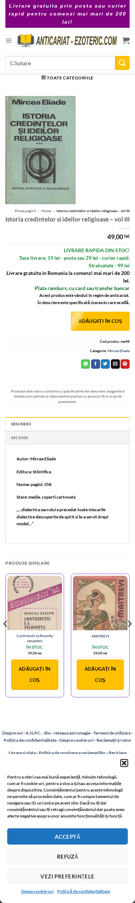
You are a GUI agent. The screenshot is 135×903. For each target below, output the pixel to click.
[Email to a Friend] (115, 364)
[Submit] (122, 63)
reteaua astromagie (72, 733)
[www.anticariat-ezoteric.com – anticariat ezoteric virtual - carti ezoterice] (67, 40)
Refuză (67, 856)
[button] (124, 763)
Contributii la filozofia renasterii (35, 638)
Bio (47, 733)
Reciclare (117, 752)
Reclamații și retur (113, 740)
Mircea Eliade (119, 351)
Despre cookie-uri (76, 740)
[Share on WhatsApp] (85, 364)
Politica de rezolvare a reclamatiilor (72, 752)
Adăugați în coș (100, 321)
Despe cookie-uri (37, 891)
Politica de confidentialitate (30, 740)
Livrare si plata (22, 752)
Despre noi (12, 733)
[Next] (129, 638)
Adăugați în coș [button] (34, 674)
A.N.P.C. (33, 733)
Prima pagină (25, 211)
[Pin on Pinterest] (125, 364)
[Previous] (5, 638)
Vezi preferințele (67, 876)
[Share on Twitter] (105, 364)
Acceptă (67, 836)
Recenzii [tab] (19, 437)
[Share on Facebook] (95, 364)
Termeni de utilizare (112, 733)
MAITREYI (100, 636)
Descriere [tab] (21, 424)
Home (46, 211)
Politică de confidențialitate (83, 891)
